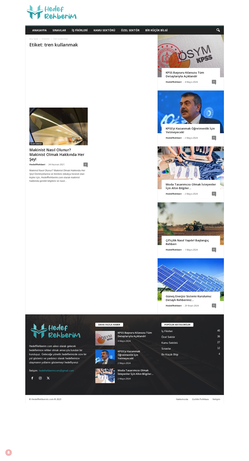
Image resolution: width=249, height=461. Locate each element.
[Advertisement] (91, 79)
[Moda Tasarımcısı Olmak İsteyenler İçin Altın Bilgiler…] (191, 167)
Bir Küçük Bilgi (156, 30)
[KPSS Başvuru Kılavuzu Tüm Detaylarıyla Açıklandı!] (191, 56)
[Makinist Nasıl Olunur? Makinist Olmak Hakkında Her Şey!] (58, 126)
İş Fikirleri (80, 30)
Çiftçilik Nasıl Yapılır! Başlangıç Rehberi (187, 242)
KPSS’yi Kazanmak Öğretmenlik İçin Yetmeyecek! (190, 130)
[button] (218, 30)
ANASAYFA (39, 30)
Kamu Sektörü (104, 30)
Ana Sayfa (33, 38)
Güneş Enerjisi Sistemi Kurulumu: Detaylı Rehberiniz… (189, 298)
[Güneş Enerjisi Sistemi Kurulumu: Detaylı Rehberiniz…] (191, 279)
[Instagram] (41, 378)
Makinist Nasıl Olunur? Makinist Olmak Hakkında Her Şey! (56, 154)
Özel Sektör (130, 30)
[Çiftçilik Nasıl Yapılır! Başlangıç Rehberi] (191, 223)
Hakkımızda (182, 399)
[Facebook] (33, 378)
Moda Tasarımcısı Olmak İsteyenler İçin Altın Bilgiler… (191, 186)
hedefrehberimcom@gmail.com (56, 370)
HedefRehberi (37, 164)
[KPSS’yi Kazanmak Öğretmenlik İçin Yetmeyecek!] (191, 111)
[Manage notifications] (8, 452)
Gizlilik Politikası (200, 399)
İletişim (216, 399)
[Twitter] (48, 378)
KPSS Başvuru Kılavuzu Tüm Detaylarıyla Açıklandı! (185, 74)
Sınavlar (59, 30)
